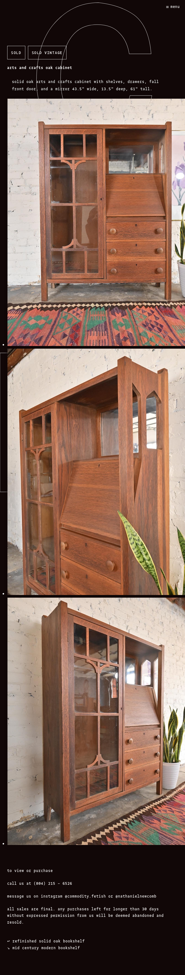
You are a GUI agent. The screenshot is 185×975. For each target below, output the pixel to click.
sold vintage (47, 52)
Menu (175, 6)
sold (16, 52)
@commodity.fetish (85, 896)
